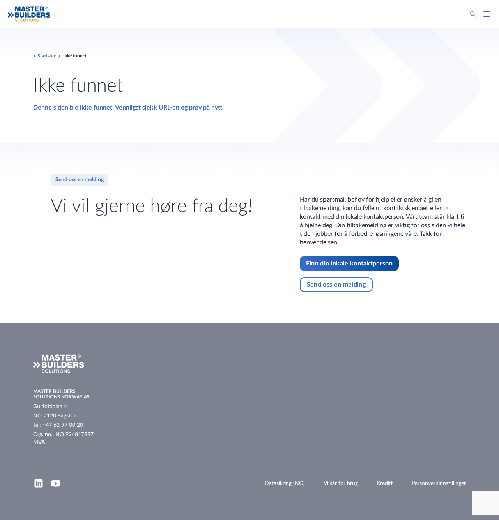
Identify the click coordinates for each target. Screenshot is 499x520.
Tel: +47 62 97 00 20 (58, 425)
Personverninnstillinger (439, 483)
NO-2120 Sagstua (54, 416)
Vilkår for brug (341, 483)
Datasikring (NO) (285, 483)
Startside (46, 55)
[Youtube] (55, 486)
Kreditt (385, 483)
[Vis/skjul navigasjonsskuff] (486, 14)
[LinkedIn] (38, 486)
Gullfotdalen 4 (50, 406)
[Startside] (29, 14)
